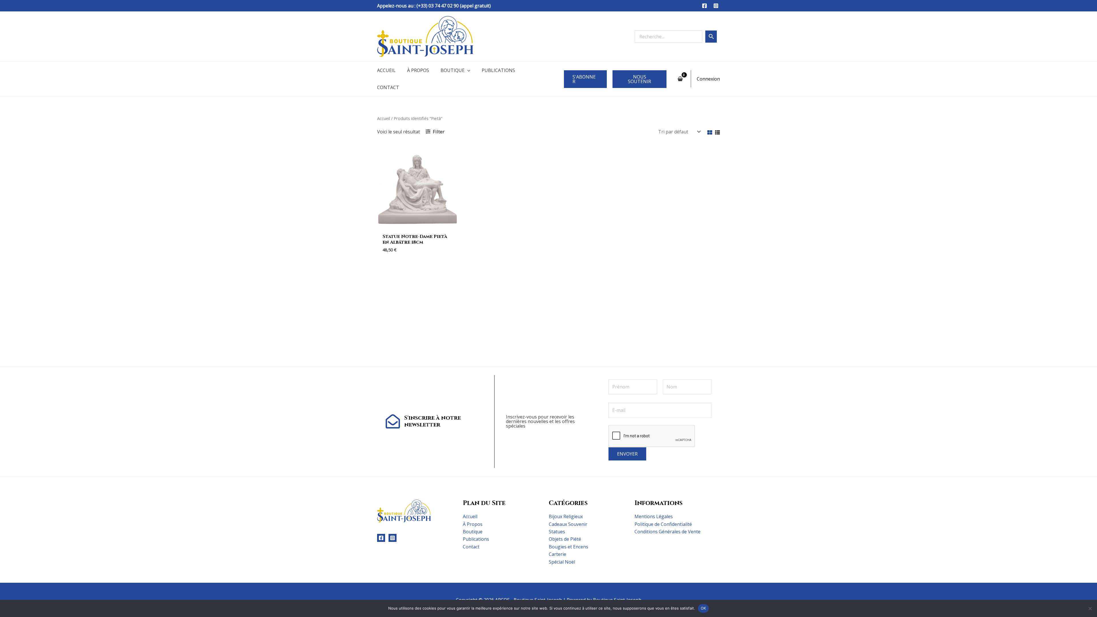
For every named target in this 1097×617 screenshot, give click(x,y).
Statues (557, 531)
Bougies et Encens (568, 547)
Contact (388, 87)
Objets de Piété (565, 539)
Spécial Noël (562, 562)
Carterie (557, 554)
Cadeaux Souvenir (568, 524)
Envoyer (627, 454)
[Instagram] (716, 6)
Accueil (386, 70)
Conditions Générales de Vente (667, 531)
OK (703, 608)
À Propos (418, 70)
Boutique (453, 70)
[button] (467, 70)
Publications (498, 70)
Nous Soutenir (639, 79)
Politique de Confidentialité (663, 524)
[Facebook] (704, 6)
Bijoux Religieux (566, 516)
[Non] (1090, 608)
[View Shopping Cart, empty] (680, 79)
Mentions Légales (653, 516)
